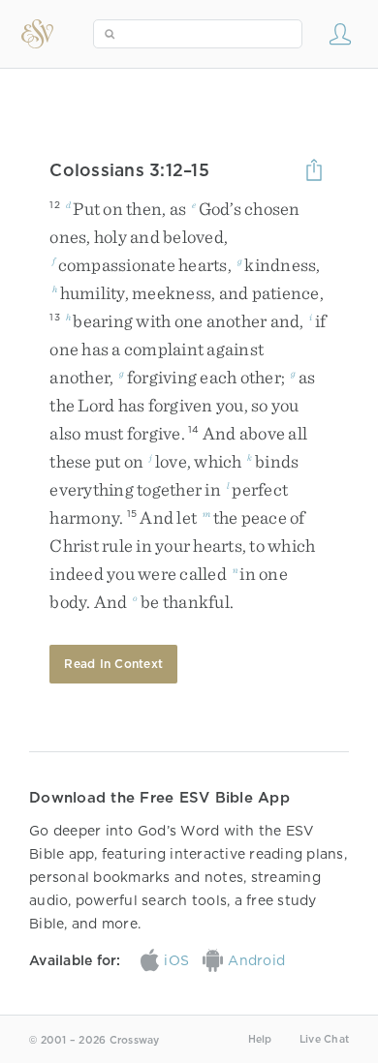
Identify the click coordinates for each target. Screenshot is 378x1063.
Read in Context (113, 663)
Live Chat (324, 1039)
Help (260, 1039)
